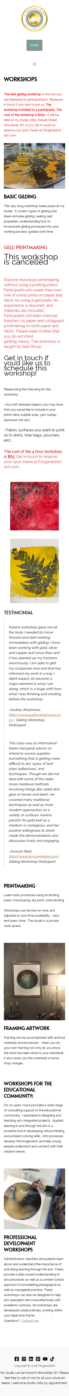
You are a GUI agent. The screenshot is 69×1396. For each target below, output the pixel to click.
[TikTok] (52, 1359)
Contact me (29, 1321)
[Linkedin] (31, 1359)
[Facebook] (16, 1359)
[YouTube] (45, 1359)
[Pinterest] (38, 1359)
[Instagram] (23, 1359)
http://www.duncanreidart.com (33, 856)
